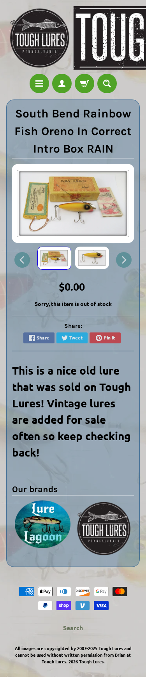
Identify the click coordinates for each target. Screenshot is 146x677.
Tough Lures (91, 661)
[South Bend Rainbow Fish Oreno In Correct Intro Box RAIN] (54, 258)
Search (73, 628)
